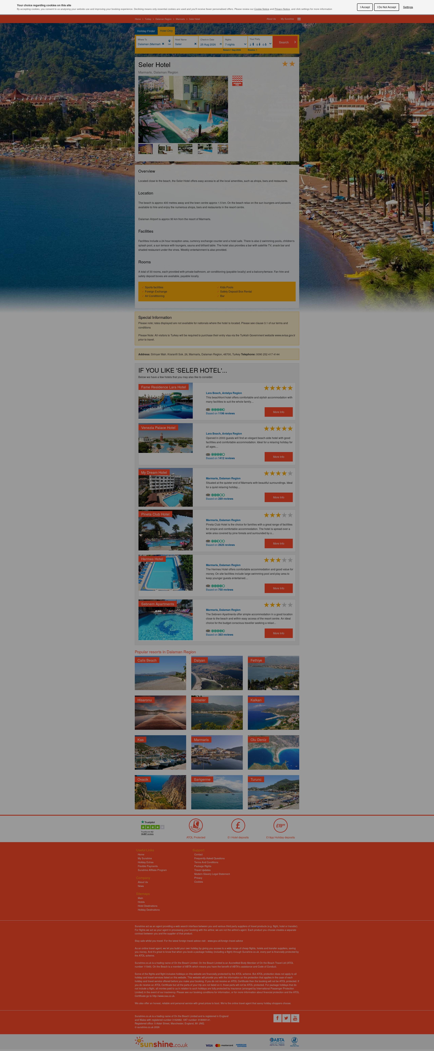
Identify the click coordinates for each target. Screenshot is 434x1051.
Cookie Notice (261, 9)
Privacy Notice (282, 9)
